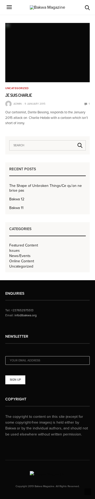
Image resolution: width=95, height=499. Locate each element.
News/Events (20, 256)
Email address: (16, 353)
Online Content (21, 261)
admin (17, 103)
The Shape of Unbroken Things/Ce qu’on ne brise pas (45, 188)
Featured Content (23, 245)
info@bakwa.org (26, 315)
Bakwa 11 (16, 208)
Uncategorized (17, 88)
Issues (14, 251)
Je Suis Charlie (18, 95)
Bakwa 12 (16, 199)
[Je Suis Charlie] (47, 52)
